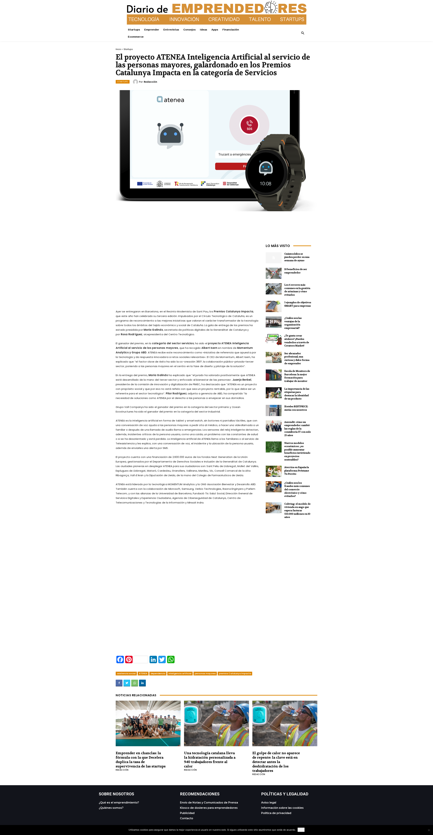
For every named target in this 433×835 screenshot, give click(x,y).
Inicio (118, 49)
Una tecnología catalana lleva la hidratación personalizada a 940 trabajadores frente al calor (209, 759)
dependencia (158, 673)
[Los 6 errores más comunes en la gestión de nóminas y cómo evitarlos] (274, 288)
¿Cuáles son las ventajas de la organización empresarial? (293, 322)
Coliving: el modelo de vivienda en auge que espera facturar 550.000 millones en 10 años (297, 510)
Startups (128, 49)
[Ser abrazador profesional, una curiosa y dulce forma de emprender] (274, 357)
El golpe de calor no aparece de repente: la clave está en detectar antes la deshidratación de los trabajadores (276, 762)
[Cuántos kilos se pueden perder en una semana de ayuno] (274, 257)
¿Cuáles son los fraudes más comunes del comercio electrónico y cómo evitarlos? (297, 489)
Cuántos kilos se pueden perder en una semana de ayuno (296, 257)
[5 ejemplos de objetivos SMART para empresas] (274, 306)
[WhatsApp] (134, 683)
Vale (301, 829)
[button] (303, 33)
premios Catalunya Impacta (235, 673)
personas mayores (205, 673)
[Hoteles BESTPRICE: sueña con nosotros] (274, 410)
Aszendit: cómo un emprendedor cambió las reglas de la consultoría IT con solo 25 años (297, 428)
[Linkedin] (142, 683)
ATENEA (143, 673)
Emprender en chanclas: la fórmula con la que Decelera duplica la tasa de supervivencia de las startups (141, 759)
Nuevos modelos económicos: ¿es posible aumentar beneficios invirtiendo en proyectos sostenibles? (297, 451)
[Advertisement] (187, 266)
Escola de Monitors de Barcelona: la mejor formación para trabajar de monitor (297, 376)
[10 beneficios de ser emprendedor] (274, 273)
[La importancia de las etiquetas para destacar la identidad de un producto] (274, 392)
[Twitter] (126, 683)
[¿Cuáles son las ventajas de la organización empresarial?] (274, 322)
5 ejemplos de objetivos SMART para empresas (297, 304)
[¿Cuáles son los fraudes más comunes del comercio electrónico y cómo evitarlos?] (274, 486)
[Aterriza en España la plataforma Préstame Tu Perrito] (274, 471)
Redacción (150, 82)
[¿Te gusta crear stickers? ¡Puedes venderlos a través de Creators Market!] (274, 339)
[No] (428, 830)
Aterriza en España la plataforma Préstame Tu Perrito (296, 470)
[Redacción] (136, 81)
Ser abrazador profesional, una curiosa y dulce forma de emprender (296, 358)
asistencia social (126, 673)
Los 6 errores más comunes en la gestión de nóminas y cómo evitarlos (297, 289)
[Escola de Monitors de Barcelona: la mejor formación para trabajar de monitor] (274, 375)
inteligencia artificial (179, 673)
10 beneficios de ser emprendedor (295, 271)
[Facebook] (119, 683)
